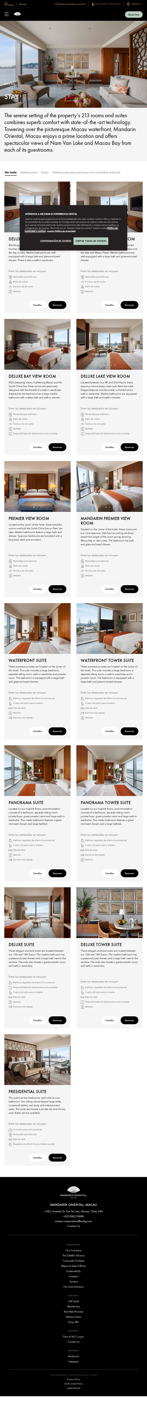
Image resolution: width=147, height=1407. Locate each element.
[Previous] (11, 207)
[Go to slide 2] (35, 365)
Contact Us (73, 1226)
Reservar (57, 305)
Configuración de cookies (56, 241)
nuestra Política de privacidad (61, 231)
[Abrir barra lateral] (6, 14)
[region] (73, 227)
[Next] (135, 207)
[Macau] (17, 14)
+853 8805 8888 (73, 1216)
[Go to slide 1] (32, 365)
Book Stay (134, 14)
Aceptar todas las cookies (90, 241)
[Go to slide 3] (39, 365)
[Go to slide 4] (43, 365)
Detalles (37, 305)
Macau (23, 4)
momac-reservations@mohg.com (73, 1221)
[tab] (11, 173)
